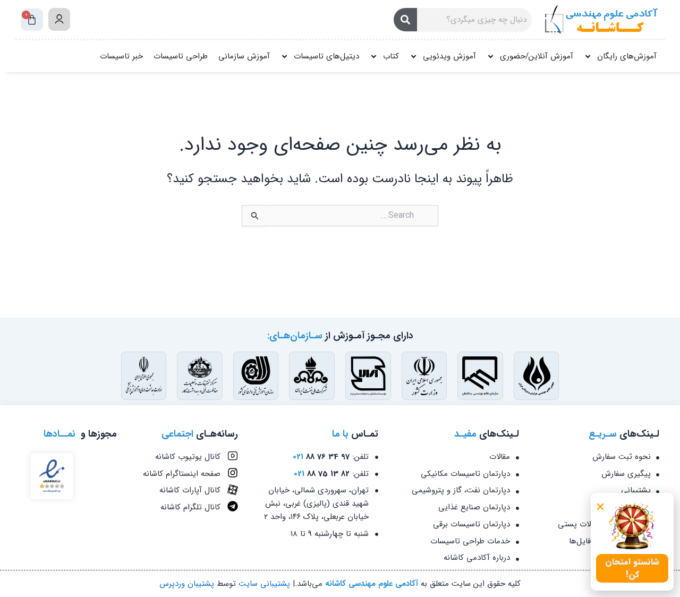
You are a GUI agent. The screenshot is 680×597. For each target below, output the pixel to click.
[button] (600, 506)
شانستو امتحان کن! (632, 568)
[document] (340, 298)
